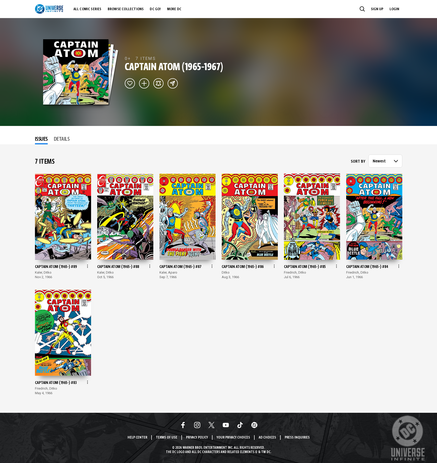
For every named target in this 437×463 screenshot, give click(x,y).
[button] (362, 9)
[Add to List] (144, 83)
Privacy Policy (197, 437)
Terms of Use (166, 437)
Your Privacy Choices (233, 437)
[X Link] (211, 425)
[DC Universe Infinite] (49, 9)
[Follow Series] (158, 83)
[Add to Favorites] (130, 83)
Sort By (358, 161)
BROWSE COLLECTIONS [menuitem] (126, 9)
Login (394, 9)
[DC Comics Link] (254, 425)
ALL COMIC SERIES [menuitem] (87, 9)
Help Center (137, 437)
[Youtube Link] (226, 425)
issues (41, 139)
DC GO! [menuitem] (155, 9)
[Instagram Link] (197, 425)
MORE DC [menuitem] (174, 9)
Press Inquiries (297, 437)
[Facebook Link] (183, 425)
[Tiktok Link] (240, 425)
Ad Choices (267, 437)
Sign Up (377, 9)
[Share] (173, 83)
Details (62, 139)
